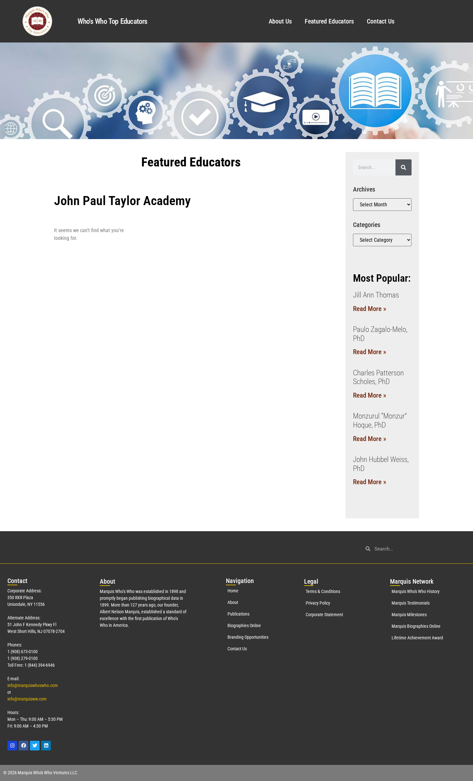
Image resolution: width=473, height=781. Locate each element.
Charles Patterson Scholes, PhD (378, 377)
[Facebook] (23, 745)
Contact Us (380, 21)
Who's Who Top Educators (112, 21)
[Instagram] (12, 745)
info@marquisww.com (27, 698)
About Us (280, 21)
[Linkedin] (46, 745)
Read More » (369, 309)
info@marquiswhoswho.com (32, 685)
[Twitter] (35, 745)
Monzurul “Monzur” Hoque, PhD (380, 420)
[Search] (403, 167)
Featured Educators (329, 21)
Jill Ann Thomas (376, 295)
